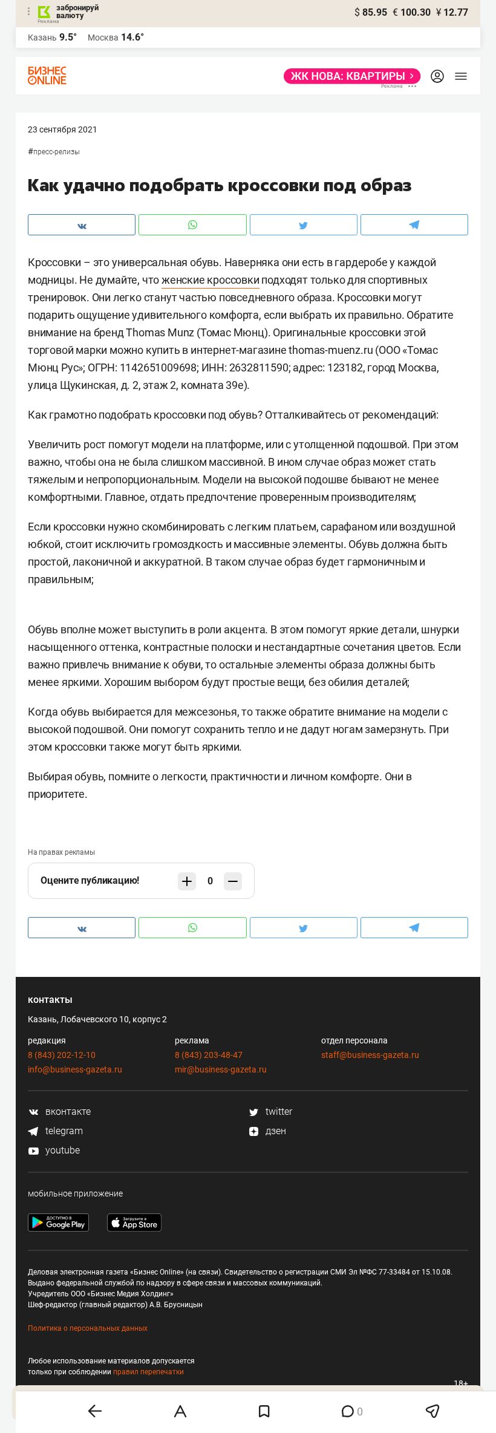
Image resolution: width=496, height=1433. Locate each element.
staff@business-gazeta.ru (370, 1055)
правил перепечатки (148, 1372)
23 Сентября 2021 (62, 129)
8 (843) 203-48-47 (209, 1055)
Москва (103, 37)
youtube (61, 1150)
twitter (277, 1111)
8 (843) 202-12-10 (62, 1055)
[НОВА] (348, 76)
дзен (274, 1131)
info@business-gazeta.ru (75, 1069)
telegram (63, 1131)
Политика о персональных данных (88, 1328)
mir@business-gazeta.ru (221, 1069)
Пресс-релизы (56, 152)
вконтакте (67, 1111)
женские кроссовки (210, 279)
